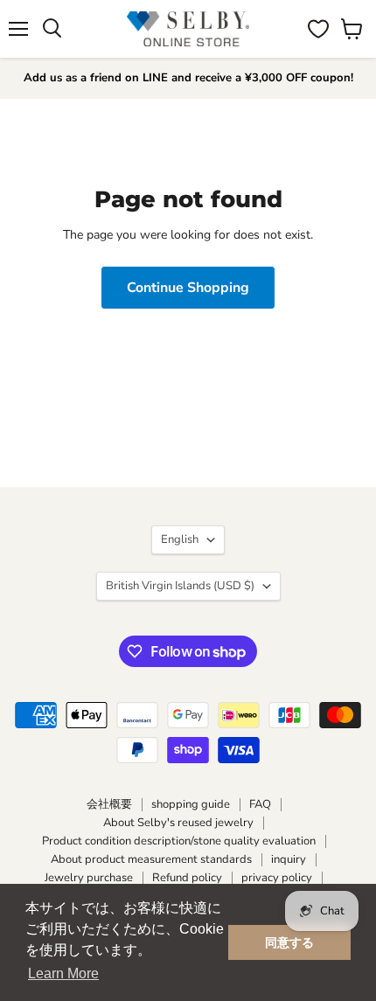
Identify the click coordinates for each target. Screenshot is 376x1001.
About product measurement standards (151, 859)
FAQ (260, 804)
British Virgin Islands (180, 586)
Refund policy (187, 878)
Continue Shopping (188, 287)
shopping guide (190, 804)
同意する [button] (289, 942)
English (179, 539)
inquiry (288, 859)
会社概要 (109, 804)
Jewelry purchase (89, 878)
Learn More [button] (63, 973)
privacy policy (276, 878)
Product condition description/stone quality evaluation (179, 841)
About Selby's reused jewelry (178, 823)
